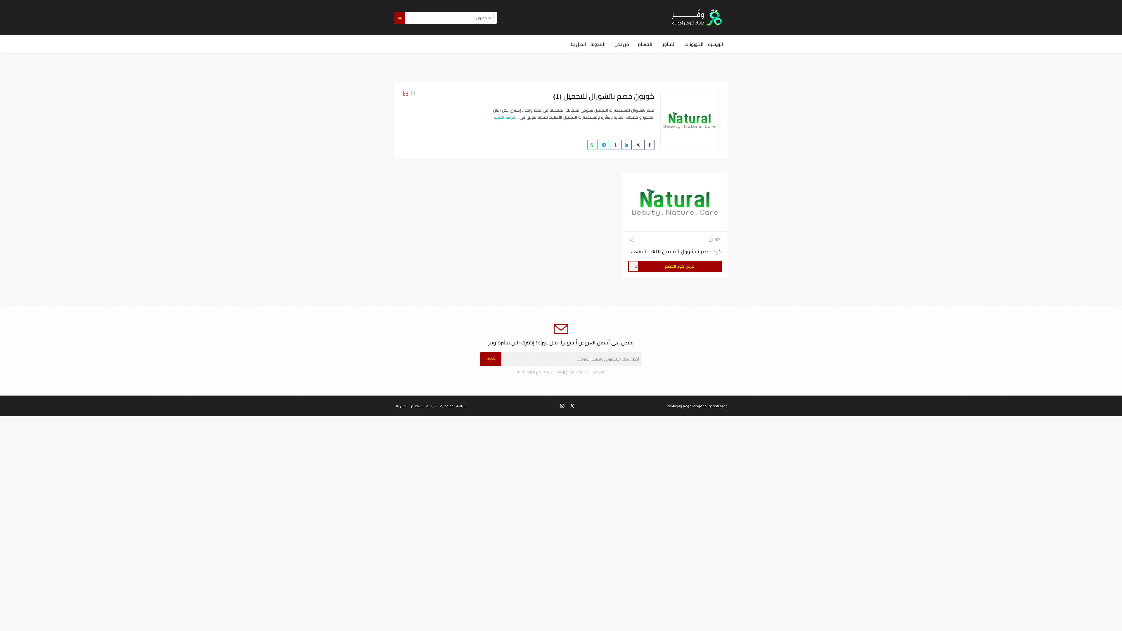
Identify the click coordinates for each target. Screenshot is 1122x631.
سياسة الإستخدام (424, 406)
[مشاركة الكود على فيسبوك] (649, 145)
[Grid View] (405, 93)
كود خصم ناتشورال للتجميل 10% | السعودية (673, 251)
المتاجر (669, 44)
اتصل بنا (578, 44)
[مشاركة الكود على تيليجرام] (604, 145)
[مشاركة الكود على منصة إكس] (638, 145)
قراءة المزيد (504, 117)
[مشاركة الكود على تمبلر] (615, 145)
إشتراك (491, 359)
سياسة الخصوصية (453, 406)
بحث (399, 17)
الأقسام (646, 44)
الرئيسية (715, 44)
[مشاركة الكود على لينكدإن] (626, 145)
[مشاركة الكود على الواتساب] (592, 145)
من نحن (621, 44)
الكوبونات (694, 44)
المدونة (598, 44)
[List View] (413, 93)
